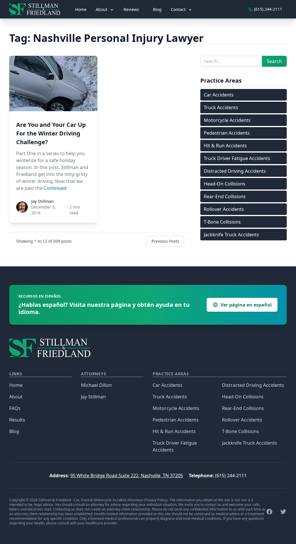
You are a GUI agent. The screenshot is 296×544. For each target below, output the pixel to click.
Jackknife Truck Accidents (231, 234)
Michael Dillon (96, 385)
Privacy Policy (155, 499)
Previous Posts (165, 241)
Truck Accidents (221, 107)
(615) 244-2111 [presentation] (267, 9)
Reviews (131, 9)
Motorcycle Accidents (227, 120)
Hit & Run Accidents (225, 145)
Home (80, 9)
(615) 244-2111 (231, 475)
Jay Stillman (93, 396)
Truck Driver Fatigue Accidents (237, 158)
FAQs (15, 408)
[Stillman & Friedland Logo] (37, 9)
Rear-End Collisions (225, 196)
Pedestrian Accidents (227, 133)
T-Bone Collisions (222, 222)
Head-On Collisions (224, 184)
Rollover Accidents (224, 209)
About (16, 396)
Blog (157, 9)
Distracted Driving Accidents (235, 171)
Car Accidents (219, 95)
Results (17, 420)
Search (274, 61)
